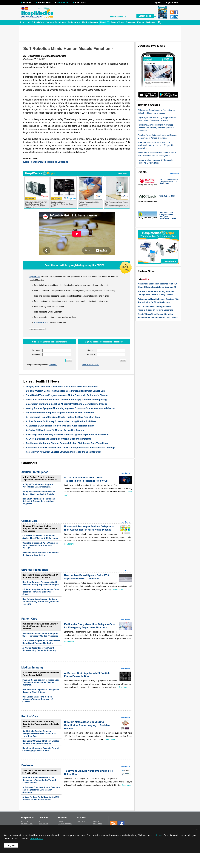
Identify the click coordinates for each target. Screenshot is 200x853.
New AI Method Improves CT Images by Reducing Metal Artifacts (156, 161)
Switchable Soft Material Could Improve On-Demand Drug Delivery (40, 553)
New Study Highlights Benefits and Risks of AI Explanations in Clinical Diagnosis (157, 154)
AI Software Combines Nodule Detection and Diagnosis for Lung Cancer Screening (41, 789)
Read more (69, 543)
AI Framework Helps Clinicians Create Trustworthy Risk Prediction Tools (63, 416)
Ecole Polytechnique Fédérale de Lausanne (45, 161)
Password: (36, 354)
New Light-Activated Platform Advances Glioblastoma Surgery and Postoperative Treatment (156, 127)
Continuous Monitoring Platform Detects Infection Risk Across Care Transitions (67, 443)
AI (28, 22)
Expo (22, 22)
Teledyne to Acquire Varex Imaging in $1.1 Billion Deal (39, 771)
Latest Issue (145, 15)
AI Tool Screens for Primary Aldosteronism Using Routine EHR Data (61, 421)
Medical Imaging (90, 22)
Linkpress (80, 2)
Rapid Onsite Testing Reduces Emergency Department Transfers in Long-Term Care (39, 733)
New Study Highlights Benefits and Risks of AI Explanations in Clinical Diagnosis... (38, 501)
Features (27, 2)
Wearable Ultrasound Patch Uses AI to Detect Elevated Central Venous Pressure (40, 545)
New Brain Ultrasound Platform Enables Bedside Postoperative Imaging (40, 742)
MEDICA (96, 821)
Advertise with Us (118, 16)
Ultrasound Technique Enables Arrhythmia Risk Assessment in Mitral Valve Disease (39, 528)
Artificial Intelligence (34, 472)
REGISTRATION (41, 322)
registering (77, 265)
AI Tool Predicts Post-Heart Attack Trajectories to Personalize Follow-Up (39, 478)
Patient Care (74, 22)
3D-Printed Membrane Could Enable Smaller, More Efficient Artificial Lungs (40, 536)
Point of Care (117, 22)
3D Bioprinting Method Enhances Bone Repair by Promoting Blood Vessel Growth (40, 591)
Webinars (150, 22)
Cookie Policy (36, 838)
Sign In (157, 2)
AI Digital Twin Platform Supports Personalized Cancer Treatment (37, 485)
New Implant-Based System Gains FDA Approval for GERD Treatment (40, 576)
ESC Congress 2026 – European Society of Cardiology (168, 181)
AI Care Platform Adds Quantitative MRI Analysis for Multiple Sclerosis (40, 798)
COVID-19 (81, 821)
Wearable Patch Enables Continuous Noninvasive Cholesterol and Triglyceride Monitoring (156, 145)
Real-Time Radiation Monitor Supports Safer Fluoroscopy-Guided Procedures (40, 634)
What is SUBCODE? (90, 364)
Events (140, 22)
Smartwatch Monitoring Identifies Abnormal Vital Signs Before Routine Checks (66, 403)
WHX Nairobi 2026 (167, 196)
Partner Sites (44, 2)
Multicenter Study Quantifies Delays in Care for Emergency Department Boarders (40, 626)
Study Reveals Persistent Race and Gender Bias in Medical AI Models (38, 492)
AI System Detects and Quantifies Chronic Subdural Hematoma (58, 438)
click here (157, 835)
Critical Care (38, 22)
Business (130, 22)
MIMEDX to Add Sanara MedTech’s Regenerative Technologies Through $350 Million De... (39, 780)
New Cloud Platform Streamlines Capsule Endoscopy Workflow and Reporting (66, 399)
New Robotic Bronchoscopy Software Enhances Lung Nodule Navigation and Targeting (40, 601)
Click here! (53, 364)
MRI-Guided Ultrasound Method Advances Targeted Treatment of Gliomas (37, 699)
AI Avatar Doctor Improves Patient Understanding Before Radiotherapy (39, 649)
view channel (125, 473)
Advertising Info (27, 823)
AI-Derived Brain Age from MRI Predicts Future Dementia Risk (40, 673)
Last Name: (91, 354)
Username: (36, 350)
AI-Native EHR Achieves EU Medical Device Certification (55, 430)
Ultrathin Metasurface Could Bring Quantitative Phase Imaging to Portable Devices (40, 724)
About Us (24, 821)
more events (174, 173)
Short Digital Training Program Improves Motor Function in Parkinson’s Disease (67, 395)
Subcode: (91, 350)
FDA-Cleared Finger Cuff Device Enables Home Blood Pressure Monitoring (41, 641)
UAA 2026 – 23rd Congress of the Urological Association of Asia (167, 215)
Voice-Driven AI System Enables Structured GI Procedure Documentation (63, 451)
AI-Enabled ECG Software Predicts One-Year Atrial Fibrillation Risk (60, 425)
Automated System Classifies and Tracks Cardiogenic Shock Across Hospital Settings (70, 447)
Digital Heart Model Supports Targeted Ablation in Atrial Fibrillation (60, 412)
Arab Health (97, 823)
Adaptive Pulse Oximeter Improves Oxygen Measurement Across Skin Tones (157, 136)
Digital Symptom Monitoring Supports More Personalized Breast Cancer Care (157, 119)
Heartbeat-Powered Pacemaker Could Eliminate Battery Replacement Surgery (40, 583)
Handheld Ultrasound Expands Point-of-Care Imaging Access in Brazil (41, 749)
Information (62, 2)
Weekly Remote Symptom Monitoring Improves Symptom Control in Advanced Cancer (70, 408)
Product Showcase (65, 823)
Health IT (104, 22)
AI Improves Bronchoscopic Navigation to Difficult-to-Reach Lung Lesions (156, 111)
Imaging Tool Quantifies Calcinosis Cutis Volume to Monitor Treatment (62, 386)
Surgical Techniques (56, 22)
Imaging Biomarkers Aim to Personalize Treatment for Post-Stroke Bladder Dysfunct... (40, 682)
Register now (34, 276)
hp (90, 2)
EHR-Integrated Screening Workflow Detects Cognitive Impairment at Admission (67, 434)
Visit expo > (123, 173)
